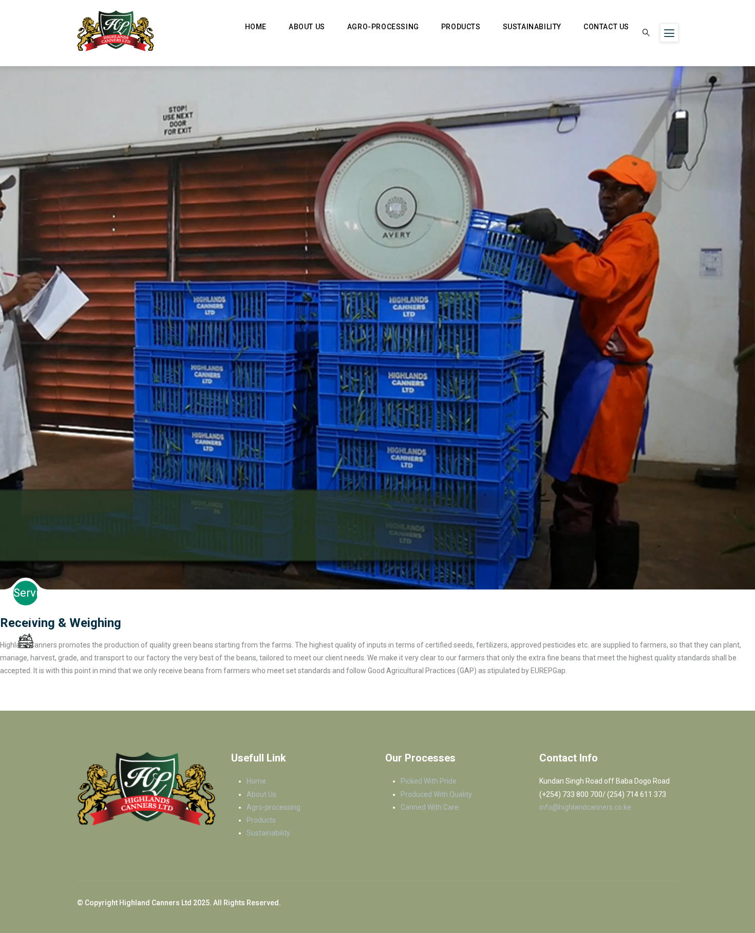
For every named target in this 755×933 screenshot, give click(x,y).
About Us (307, 27)
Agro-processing (383, 27)
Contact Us (606, 27)
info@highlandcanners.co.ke (585, 807)
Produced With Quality (436, 794)
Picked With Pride (429, 781)
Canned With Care (430, 807)
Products (461, 27)
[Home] (115, 31)
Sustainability (532, 27)
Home (256, 27)
